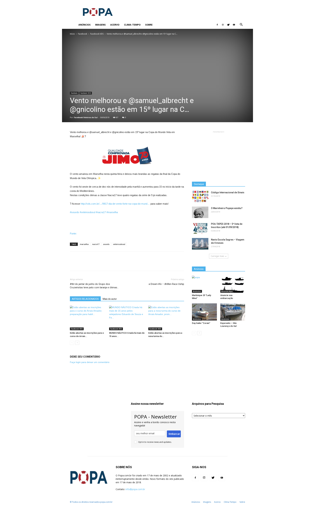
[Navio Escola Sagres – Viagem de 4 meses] (200, 243)
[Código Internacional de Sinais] (200, 196)
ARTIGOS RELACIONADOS (85, 299)
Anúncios (84, 24)
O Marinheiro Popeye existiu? (226, 208)
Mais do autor (110, 299)
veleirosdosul (119, 244)
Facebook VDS (97, 33)
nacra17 (95, 244)
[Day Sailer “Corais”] (204, 311)
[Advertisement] (185, 12)
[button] (241, 25)
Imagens (100, 24)
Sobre (149, 24)
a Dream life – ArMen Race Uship (166, 284)
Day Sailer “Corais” (201, 323)
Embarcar (174, 433)
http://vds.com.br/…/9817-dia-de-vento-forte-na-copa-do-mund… (115, 203)
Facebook (82, 33)
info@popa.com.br (135, 489)
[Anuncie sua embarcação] (232, 284)
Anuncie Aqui (227, 291)
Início (72, 33)
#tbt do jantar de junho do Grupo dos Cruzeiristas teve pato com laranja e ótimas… (94, 286)
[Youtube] (233, 25)
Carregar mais (217, 256)
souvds (106, 244)
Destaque (199, 184)
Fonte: (73, 233)
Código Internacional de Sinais (227, 192)
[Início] (73, 25)
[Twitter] (228, 25)
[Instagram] (222, 25)
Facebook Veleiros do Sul (86, 117)
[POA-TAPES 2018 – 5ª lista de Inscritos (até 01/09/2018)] (200, 228)
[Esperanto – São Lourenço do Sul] (232, 311)
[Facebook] (217, 25)
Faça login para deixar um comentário (89, 362)
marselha (84, 244)
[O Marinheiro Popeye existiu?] (200, 212)
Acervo (114, 24)
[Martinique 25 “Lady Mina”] (204, 284)
